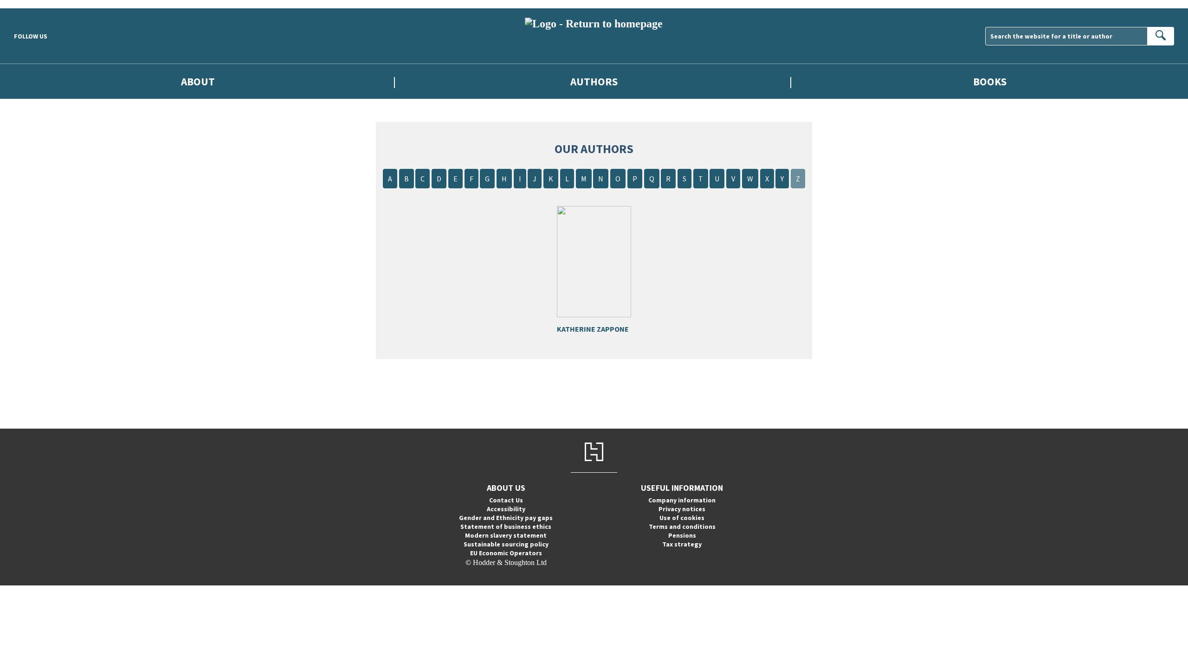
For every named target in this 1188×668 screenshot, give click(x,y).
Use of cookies (681, 518)
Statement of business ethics (505, 526)
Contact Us (506, 500)
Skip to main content (30, 4)
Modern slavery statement (506, 535)
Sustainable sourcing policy (506, 544)
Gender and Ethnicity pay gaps (506, 518)
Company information (682, 500)
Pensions (682, 535)
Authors (594, 81)
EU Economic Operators (506, 553)
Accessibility (506, 509)
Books (990, 81)
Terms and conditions (682, 526)
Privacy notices (682, 509)
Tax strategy (682, 544)
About (198, 81)
